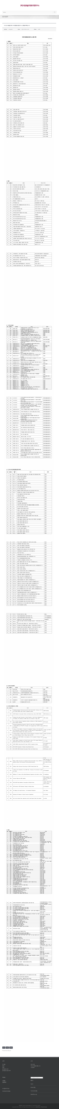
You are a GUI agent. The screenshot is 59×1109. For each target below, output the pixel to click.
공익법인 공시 (5, 1069)
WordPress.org (34, 1094)
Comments (34, 1091)
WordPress (38, 1107)
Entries (33, 1087)
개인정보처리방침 (6, 1091)
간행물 (3, 1080)
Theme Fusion (44, 1107)
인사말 (3, 1064)
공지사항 (33, 1064)
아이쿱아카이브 (5, 1088)
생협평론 (4, 1082)
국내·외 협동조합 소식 (35, 1066)
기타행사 (33, 1067)
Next (11, 1047)
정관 (3, 1066)
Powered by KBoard (6, 1050)
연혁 (3, 1067)
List (4, 1047)
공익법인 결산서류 (6, 1070)
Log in (32, 1084)
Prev (7, 1047)
